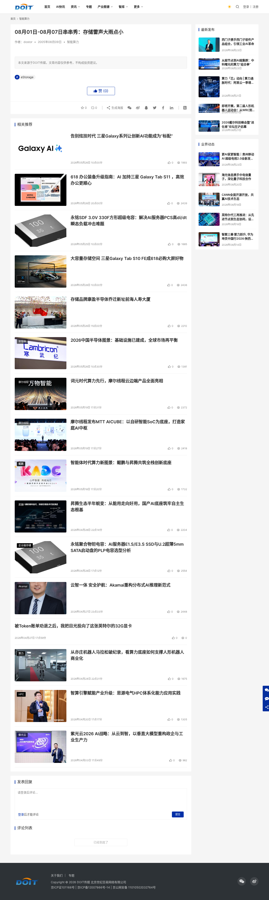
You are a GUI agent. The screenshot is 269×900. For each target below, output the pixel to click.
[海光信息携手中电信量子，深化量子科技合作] (209, 179)
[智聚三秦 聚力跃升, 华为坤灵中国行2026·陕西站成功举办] (209, 239)
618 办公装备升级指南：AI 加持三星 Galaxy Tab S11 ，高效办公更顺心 (127, 180)
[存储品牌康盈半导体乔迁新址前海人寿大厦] (40, 312)
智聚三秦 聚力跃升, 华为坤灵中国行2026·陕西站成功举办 (238, 238)
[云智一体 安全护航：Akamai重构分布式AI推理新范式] (40, 598)
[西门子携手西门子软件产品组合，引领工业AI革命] (209, 45)
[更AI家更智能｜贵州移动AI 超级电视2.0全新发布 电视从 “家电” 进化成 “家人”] (209, 159)
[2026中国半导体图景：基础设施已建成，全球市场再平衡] (40, 353)
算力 (21, 653)
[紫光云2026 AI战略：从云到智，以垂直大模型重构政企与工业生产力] (40, 747)
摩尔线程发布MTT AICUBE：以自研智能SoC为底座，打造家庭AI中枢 (128, 424)
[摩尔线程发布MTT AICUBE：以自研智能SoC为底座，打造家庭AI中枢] (40, 435)
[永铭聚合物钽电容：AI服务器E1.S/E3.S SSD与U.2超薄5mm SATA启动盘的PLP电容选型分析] (40, 557)
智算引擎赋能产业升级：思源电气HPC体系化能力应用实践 (126, 693)
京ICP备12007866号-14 (93, 887)
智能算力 (73, 42)
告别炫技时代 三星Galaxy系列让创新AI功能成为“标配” (122, 136)
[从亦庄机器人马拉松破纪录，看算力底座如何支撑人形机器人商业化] (40, 665)
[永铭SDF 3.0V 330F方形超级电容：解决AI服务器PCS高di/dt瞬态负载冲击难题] (40, 230)
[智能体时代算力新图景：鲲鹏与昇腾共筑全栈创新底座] (40, 476)
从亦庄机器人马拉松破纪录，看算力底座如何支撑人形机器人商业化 (127, 655)
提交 (177, 814)
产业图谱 (103, 6)
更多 (137, 6)
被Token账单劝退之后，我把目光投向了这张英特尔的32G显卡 (73, 626)
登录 (246, 6)
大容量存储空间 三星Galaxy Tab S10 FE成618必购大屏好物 (127, 258)
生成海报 (117, 107)
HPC (21, 694)
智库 (122, 6)
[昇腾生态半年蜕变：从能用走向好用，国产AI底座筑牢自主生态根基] (40, 516)
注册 (255, 6)
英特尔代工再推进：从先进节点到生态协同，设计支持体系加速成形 (238, 219)
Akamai (22, 586)
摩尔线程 (23, 382)
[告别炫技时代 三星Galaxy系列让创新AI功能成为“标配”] (40, 149)
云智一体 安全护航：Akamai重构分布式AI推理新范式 (120, 585)
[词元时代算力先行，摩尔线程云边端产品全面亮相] (40, 394)
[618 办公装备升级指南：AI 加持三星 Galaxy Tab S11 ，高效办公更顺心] (40, 190)
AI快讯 (60, 6)
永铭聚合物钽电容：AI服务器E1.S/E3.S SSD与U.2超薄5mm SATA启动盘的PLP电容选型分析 (127, 547)
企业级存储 (24, 545)
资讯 (74, 6)
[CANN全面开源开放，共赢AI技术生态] (209, 199)
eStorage (27, 77)
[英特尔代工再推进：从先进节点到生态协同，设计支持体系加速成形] (209, 219)
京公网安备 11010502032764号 (134, 887)
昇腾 (21, 504)
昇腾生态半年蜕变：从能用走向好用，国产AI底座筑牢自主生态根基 (127, 506)
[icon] (241, 881)
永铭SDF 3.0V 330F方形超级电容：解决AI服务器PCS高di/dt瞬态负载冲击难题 (129, 220)
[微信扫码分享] (129, 108)
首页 (47, 6)
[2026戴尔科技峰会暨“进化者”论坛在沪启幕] (209, 126)
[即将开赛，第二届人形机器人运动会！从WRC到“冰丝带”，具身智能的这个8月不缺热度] (209, 108)
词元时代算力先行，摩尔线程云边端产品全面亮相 (117, 380)
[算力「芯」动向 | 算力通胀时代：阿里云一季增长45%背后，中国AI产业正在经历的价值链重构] (209, 86)
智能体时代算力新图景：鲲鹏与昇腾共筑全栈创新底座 (121, 462)
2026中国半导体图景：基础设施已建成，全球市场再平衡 (124, 340)
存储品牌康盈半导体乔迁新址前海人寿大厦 (110, 299)
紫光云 (22, 734)
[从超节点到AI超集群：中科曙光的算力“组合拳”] (209, 64)
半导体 (22, 341)
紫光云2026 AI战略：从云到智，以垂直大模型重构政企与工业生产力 (127, 736)
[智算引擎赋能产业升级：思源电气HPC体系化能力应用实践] (40, 706)
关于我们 (57, 875)
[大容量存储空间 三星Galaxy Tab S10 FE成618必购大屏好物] (40, 271)
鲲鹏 (21, 463)
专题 (89, 6)
